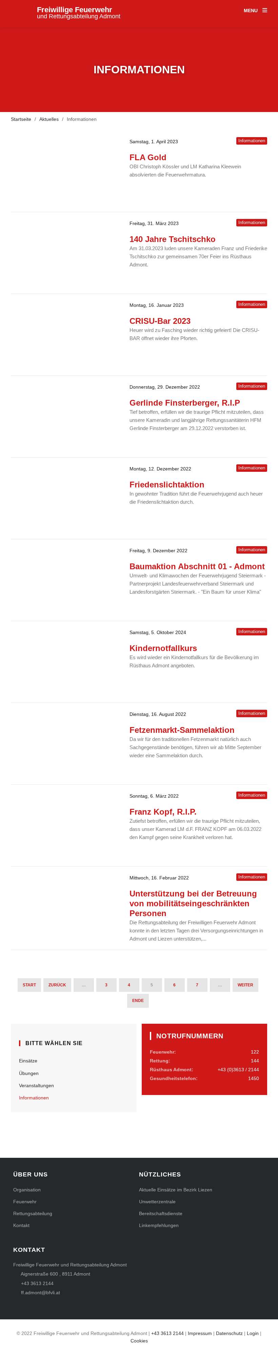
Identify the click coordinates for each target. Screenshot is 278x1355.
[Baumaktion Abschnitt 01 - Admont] (65, 580)
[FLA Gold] (65, 171)
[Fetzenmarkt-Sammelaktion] (65, 744)
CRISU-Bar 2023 (160, 321)
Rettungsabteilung (32, 1213)
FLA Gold (148, 157)
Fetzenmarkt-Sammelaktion (182, 730)
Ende (138, 1000)
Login (253, 1333)
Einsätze (28, 1060)
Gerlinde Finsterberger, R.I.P (185, 402)
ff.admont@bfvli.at (40, 1292)
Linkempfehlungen (159, 1225)
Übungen (29, 1073)
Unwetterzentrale (157, 1201)
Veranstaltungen (36, 1085)
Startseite (21, 119)
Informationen (34, 1097)
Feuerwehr (25, 1201)
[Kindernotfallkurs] (65, 662)
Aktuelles (49, 119)
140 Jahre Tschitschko (173, 239)
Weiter (245, 985)
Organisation (27, 1189)
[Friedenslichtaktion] (65, 498)
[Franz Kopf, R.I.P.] (65, 825)
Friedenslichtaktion (167, 484)
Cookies (139, 1340)
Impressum (200, 1333)
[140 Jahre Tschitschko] (65, 253)
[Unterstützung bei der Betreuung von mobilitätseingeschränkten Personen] (65, 907)
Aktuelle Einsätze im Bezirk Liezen (175, 1189)
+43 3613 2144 (37, 1283)
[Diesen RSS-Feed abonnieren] (261, 1019)
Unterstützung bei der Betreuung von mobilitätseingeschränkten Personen (193, 903)
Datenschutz (229, 1333)
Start (29, 985)
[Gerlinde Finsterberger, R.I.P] (65, 416)
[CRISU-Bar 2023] (65, 335)
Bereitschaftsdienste (160, 1213)
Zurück (57, 985)
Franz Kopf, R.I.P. (163, 811)
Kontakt (21, 1225)
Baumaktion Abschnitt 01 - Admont (197, 566)
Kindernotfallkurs (163, 648)
